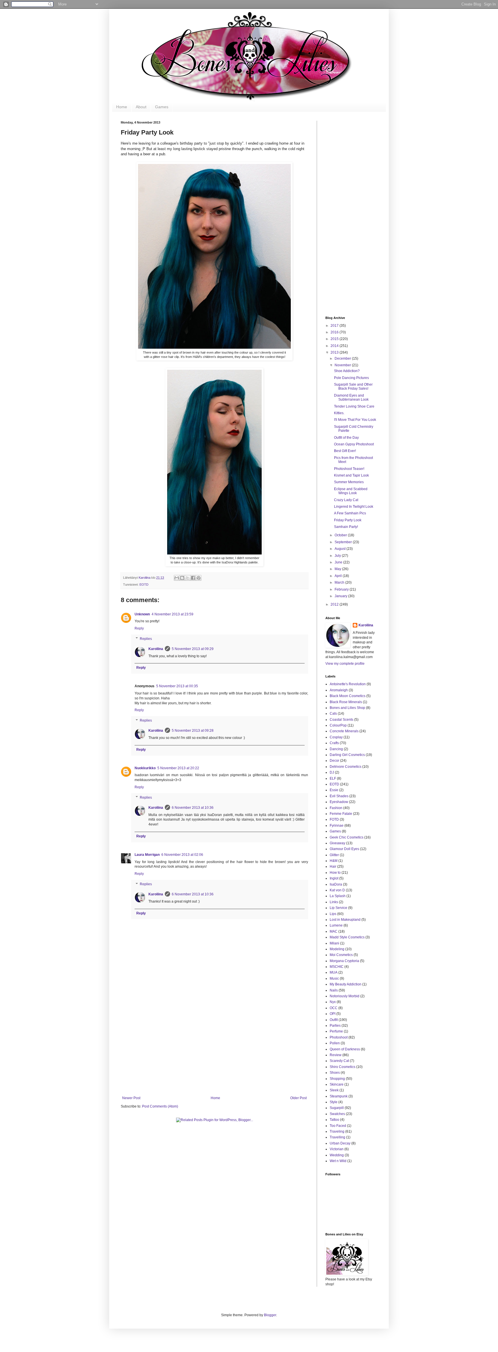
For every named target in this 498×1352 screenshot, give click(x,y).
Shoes (335, 1073)
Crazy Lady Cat (346, 500)
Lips (333, 914)
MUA (333, 972)
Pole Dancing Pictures (351, 378)
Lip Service (338, 908)
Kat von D (337, 890)
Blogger (270, 1315)
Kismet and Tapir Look (351, 475)
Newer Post (131, 1098)
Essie (334, 790)
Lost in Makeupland (345, 920)
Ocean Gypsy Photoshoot (354, 444)
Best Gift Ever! (345, 451)
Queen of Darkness (345, 1049)
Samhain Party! (346, 527)
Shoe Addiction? (347, 371)
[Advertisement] (214, 1048)
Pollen (335, 1043)
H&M (333, 861)
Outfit (334, 1020)
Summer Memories (349, 482)
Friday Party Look (347, 520)
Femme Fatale (341, 814)
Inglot (334, 878)
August (340, 549)
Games (161, 106)
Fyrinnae (337, 825)
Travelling (337, 1137)
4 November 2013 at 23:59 (172, 614)
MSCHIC (337, 967)
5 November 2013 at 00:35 (177, 686)
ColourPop (338, 725)
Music (334, 978)
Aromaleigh (339, 690)
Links (334, 902)
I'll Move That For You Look (355, 420)
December (343, 358)
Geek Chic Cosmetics (346, 837)
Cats (333, 714)
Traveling (337, 1131)
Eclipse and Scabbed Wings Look (350, 491)
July (338, 556)
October (341, 535)
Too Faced (338, 1126)
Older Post (298, 1098)
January (341, 596)
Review (336, 1055)
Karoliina (145, 577)
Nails (334, 990)
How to (335, 873)
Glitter (334, 855)
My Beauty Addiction (345, 984)
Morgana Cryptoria (344, 961)
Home (121, 106)
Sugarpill (337, 1108)
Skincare (337, 1084)
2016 (335, 332)
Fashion (336, 808)
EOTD (143, 584)
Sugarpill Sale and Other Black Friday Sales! (353, 386)
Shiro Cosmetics (342, 1067)
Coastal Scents (341, 720)
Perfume (336, 1031)
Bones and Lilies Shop (347, 708)
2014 (335, 346)
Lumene (336, 925)
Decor (334, 761)
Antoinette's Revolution (348, 684)
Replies (146, 639)
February (342, 589)
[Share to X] (187, 578)
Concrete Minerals (344, 731)
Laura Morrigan (147, 855)
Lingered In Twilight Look (353, 507)
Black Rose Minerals (346, 702)
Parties (335, 1026)
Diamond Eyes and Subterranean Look (351, 397)
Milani (334, 943)
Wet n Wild (338, 1161)
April (339, 576)
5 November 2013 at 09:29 (193, 649)
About (141, 106)
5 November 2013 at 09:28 (193, 731)
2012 (335, 604)
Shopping (337, 1079)
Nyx (333, 1002)
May (338, 569)
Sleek (334, 1090)
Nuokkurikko (145, 768)
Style (333, 1102)
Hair (333, 866)
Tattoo (334, 1120)
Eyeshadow (339, 802)
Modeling (337, 949)
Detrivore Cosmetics (345, 767)
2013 (335, 352)
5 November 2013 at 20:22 (178, 768)
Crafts (334, 743)
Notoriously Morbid (344, 996)
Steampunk (339, 1096)
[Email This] (177, 578)
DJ (332, 772)
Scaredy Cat (339, 1061)
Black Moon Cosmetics (347, 696)
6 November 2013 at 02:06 (182, 855)
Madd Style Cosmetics (347, 937)
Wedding (337, 1155)
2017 (335, 326)
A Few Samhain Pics (350, 513)
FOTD (334, 819)
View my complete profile (345, 664)
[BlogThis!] (182, 578)
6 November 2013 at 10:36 (193, 808)
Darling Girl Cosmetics (347, 755)
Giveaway (337, 843)
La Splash (338, 896)
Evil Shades (339, 796)
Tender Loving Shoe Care (354, 406)
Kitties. (339, 413)
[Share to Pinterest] (198, 578)
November (343, 365)
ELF (333, 778)
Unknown (142, 614)
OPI (332, 1014)
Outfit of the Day (346, 438)
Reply (139, 628)
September (344, 542)
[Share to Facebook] (193, 578)
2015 (335, 339)
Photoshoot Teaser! (349, 469)
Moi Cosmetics (341, 955)
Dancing (336, 749)
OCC (333, 1008)
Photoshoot (339, 1037)
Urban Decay (340, 1143)
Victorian (337, 1149)
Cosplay (336, 737)
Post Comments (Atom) (160, 1106)
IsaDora (336, 884)
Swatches (337, 1114)
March (340, 582)
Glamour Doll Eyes (344, 849)
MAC (333, 931)
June (339, 562)
